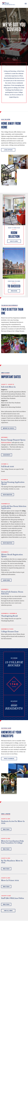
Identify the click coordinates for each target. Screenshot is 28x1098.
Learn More (6, 580)
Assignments (6, 454)
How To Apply (14, 241)
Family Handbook (9, 758)
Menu (25, 3)
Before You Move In (8, 428)
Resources (14, 290)
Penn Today (6, 829)
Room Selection (7, 494)
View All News (8, 910)
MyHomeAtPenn (6, 442)
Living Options (8, 149)
